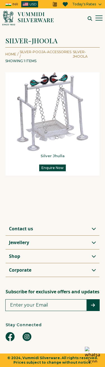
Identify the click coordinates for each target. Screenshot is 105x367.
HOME (10, 54)
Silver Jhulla (53, 156)
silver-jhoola (80, 54)
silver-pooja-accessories (45, 54)
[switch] (21, 4)
